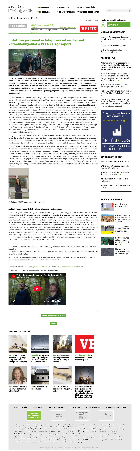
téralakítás (52, 431)
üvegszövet (34, 429)
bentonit (43, 440)
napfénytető (25, 429)
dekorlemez (56, 442)
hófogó (95, 436)
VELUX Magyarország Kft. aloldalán (38, 267)
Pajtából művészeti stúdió (39, 388)
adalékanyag (43, 431)
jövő (16, 438)
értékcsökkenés (75, 436)
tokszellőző (40, 442)
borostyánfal (108, 438)
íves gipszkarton (63, 436)
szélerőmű (35, 440)
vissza (53, 323)
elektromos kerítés (82, 425)
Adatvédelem (45, 448)
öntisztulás (27, 440)
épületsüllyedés (29, 427)
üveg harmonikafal (105, 436)
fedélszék (64, 434)
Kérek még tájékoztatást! (53, 315)
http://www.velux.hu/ (68, 27)
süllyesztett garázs (33, 434)
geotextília (122, 425)
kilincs (80, 434)
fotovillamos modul (41, 427)
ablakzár (47, 442)
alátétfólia (73, 434)
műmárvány (51, 440)
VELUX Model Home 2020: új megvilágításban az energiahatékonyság (18, 359)
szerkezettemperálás (79, 427)
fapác (55, 436)
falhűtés (66, 429)
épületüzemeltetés (20, 436)
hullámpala (57, 427)
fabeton (34, 431)
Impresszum (68, 448)
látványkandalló (103, 440)
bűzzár (120, 440)
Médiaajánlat (57, 448)
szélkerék (100, 438)
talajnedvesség (37, 425)
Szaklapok (64, 7)
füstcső (28, 431)
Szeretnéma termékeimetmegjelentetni (34, 415)
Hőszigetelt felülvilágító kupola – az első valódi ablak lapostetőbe (40, 359)
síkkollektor (67, 440)
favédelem (112, 427)
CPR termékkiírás (86, 7)
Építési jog (44, 12)
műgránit (60, 431)
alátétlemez (47, 425)
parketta (17, 429)
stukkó (60, 429)
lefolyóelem (93, 425)
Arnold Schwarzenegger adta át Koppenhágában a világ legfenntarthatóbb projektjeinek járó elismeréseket (84, 392)
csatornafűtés (45, 438)
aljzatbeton (72, 442)
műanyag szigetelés (54, 434)
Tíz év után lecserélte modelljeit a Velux (62, 389)
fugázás (86, 440)
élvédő (114, 434)
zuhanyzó (22, 438)
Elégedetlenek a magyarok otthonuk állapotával (18, 389)
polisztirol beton (88, 434)
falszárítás (43, 429)
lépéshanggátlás (117, 436)
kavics (73, 429)
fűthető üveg (120, 429)
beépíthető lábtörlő (32, 438)
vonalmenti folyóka (56, 438)
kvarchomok (51, 429)
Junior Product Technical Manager (84, 358)
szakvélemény (30, 442)
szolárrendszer (77, 440)
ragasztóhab (56, 425)
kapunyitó (67, 438)
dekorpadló (99, 434)
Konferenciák (46, 7)
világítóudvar (103, 427)
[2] (19, 138)
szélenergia (18, 440)
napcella (64, 442)
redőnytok (17, 425)
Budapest (34, 27)
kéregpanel (118, 438)
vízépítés (113, 440)
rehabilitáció (93, 429)
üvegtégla (107, 434)
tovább (34, 32)
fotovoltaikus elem (111, 425)
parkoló (43, 434)
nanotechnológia (92, 427)
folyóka (59, 440)
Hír (40, 18)
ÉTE (51, 427)
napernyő (120, 427)
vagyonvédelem (103, 429)
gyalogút (80, 442)
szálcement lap (41, 436)
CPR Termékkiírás (56, 407)
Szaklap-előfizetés (58, 415)
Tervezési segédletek (88, 12)
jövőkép (101, 425)
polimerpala (75, 438)
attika (49, 436)
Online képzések (67, 12)
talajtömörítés (69, 431)
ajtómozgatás (27, 425)
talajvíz (94, 431)
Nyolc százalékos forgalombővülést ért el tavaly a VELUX (61, 359)
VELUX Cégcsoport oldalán (65, 267)
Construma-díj (102, 431)
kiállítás (94, 440)
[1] (61, 103)
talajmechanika (19, 442)
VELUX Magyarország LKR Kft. (23, 18)
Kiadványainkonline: (82, 414)
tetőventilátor (18, 427)
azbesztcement (86, 436)
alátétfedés (31, 436)
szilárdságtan (82, 431)
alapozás (67, 427)
